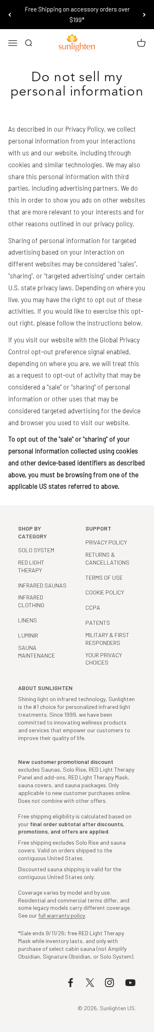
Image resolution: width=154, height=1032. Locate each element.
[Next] (144, 14)
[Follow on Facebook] (70, 982)
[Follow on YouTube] (130, 982)
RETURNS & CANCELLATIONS (107, 558)
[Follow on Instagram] (109, 982)
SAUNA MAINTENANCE (36, 651)
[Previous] (9, 14)
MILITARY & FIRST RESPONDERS (107, 638)
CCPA (92, 607)
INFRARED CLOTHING (31, 601)
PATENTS (97, 622)
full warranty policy (61, 915)
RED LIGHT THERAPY (31, 566)
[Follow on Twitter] (90, 982)
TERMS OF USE (104, 577)
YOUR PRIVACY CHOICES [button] (103, 659)
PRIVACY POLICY (106, 542)
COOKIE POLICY (104, 592)
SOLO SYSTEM (36, 550)
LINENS (27, 620)
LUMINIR (28, 635)
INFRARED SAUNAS (42, 585)
